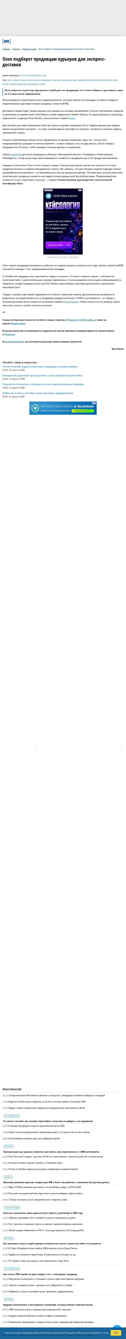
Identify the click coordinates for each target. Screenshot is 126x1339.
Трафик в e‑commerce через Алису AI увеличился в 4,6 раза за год (42, 1254)
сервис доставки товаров (73, 80)
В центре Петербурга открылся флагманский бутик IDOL (37, 1126)
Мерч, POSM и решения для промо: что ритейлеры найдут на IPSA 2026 (45, 1187)
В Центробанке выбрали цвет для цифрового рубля (34, 1138)
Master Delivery (93, 80)
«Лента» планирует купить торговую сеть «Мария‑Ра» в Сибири (40, 1285)
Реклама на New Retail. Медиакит (63, 257)
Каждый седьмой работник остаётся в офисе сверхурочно (38, 1316)
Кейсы (8, 1177)
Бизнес (9, 1146)
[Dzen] (59, 41)
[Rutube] (81, 41)
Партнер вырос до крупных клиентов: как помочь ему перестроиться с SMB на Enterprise (51, 1152)
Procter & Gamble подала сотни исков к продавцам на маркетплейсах (43, 1169)
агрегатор (16, 154)
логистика (56, 80)
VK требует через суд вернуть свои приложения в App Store (38, 1261)
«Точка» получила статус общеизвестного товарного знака (38, 1199)
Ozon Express (71, 301)
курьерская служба (36, 84)
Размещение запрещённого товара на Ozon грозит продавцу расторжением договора (51, 1322)
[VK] (36, 41)
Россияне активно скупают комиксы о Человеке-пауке (35, 1163)
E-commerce (12, 1116)
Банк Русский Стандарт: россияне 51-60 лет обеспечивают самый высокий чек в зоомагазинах (56, 1156)
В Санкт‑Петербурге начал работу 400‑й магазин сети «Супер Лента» (43, 1248)
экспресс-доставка (18, 84)
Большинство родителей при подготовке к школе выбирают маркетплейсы (46, 1193)
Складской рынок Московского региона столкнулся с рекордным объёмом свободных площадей (57, 1095)
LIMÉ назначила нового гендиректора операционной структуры (40, 1309)
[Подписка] (92, 41)
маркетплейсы (20, 80)
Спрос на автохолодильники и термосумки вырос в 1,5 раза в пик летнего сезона (49, 1132)
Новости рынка (29, 49)
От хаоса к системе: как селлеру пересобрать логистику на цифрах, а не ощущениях (48, 1121)
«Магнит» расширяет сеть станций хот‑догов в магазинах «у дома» (42, 1218)
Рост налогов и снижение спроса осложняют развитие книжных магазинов (46, 1224)
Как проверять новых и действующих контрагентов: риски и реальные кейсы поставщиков (52, 1243)
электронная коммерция (39, 80)
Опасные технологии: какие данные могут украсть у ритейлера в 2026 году (43, 1213)
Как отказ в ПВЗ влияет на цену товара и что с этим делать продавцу (40, 1274)
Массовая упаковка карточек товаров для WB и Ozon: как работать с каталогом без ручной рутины (56, 1182)
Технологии (12, 1208)
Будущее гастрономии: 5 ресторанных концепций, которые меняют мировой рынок (48, 1305)
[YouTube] (70, 41)
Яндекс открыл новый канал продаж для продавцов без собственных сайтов (47, 1108)
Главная (6, 49)
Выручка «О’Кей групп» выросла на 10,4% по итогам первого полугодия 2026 (47, 1101)
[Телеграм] (25, 41)
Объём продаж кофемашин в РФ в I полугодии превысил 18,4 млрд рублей (46, 1230)
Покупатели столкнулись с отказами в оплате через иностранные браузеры (46, 1279)
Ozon (10, 80)
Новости (16, 49)
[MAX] (48, 41)
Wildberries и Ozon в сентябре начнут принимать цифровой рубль (41, 1291)
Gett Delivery (106, 80)
